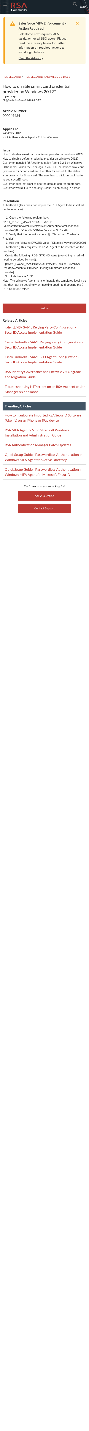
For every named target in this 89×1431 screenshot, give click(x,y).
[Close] (76, 23)
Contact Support (44, 508)
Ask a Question (44, 496)
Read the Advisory (31, 58)
